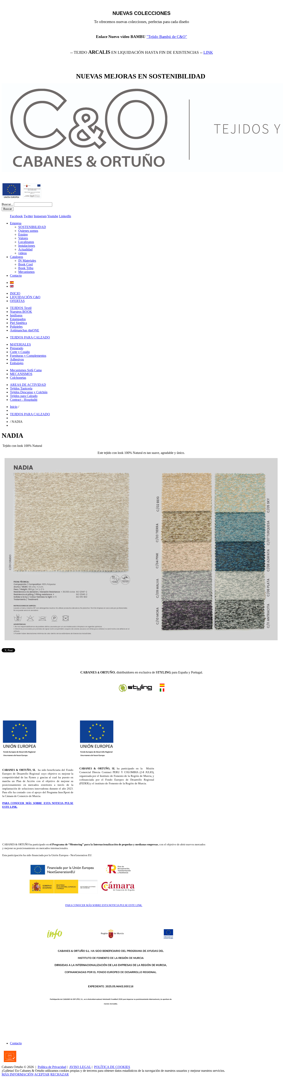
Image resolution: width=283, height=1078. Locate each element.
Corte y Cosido (20, 352)
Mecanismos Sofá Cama (26, 370)
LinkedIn (65, 216)
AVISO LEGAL (80, 1067)
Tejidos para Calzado (23, 396)
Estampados (18, 319)
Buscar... (7, 204)
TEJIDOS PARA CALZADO (30, 337)
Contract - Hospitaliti (23, 399)
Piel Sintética (18, 323)
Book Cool (25, 264)
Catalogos (16, 257)
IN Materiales (27, 260)
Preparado (16, 348)
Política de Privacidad (52, 1067)
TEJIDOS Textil (20, 308)
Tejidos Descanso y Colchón (28, 392)
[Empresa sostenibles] (32, 197)
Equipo (23, 234)
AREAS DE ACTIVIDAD (28, 384)
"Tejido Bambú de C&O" (166, 36)
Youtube (52, 216)
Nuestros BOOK (21, 311)
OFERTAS (17, 301)
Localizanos (26, 242)
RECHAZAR (59, 1074)
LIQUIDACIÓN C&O (25, 297)
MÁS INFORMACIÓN (18, 1074)
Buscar (7, 208)
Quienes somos (28, 230)
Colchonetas (18, 377)
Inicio (13, 406)
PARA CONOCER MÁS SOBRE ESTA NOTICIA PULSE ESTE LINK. (103, 905)
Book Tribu (25, 268)
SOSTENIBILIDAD (32, 227)
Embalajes (16, 363)
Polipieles (16, 326)
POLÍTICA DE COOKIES (112, 1067)
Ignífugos (16, 315)
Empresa (15, 223)
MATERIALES (20, 344)
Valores (23, 238)
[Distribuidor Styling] (162, 690)
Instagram (40, 216)
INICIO (15, 293)
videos (22, 253)
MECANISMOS (21, 374)
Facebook (16, 216)
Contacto (16, 275)
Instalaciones (26, 245)
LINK (208, 52)
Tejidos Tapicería (21, 388)
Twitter (28, 216)
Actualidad (25, 249)
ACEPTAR (42, 1074)
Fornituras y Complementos (28, 355)
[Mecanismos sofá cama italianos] (162, 685)
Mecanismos (26, 272)
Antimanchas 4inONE (24, 330)
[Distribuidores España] (135, 691)
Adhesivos (17, 359)
